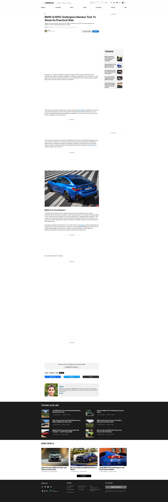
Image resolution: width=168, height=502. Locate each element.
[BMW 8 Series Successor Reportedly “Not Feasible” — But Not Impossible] (45, 430)
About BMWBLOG (70, 486)
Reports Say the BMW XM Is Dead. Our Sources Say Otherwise (109, 431)
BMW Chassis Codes (82, 486)
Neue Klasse (81, 225)
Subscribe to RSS (70, 489)
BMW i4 (46, 372)
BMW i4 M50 (52, 372)
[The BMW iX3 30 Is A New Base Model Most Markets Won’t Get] (45, 410)
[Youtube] (117, 2)
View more (83, 475)
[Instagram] (120, 2)
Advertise (69, 487)
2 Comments (95, 31)
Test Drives (58, 7)
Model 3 (92, 145)
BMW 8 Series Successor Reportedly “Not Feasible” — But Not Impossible (65, 431)
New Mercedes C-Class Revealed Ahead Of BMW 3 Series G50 (110, 66)
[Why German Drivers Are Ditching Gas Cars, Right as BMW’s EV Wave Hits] (45, 420)
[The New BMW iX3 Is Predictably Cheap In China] (90, 410)
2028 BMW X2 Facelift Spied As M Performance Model (111, 468)
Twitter (72, 376)
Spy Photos (99, 7)
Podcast (113, 7)
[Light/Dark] (123, 2)
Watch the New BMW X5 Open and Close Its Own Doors (54, 468)
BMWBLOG (47, 27)
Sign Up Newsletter (94, 487)
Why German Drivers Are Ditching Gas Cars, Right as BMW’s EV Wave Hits (66, 421)
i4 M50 (57, 372)
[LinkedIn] (62, 393)
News (71, 7)
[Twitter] (114, 2)
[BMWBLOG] (52, 483)
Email (91, 376)
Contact (91, 486)
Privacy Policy (81, 489)
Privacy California (70, 492)
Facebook (53, 376)
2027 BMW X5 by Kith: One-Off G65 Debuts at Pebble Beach (110, 72)
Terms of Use (81, 487)
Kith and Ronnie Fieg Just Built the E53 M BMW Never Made (110, 78)
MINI (126, 7)
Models (43, 7)
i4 (53, 443)
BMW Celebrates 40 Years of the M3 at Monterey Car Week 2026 (109, 421)
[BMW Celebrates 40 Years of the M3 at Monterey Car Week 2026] (90, 420)
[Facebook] (111, 2)
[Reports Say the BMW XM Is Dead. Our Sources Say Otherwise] (90, 430)
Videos (84, 7)
